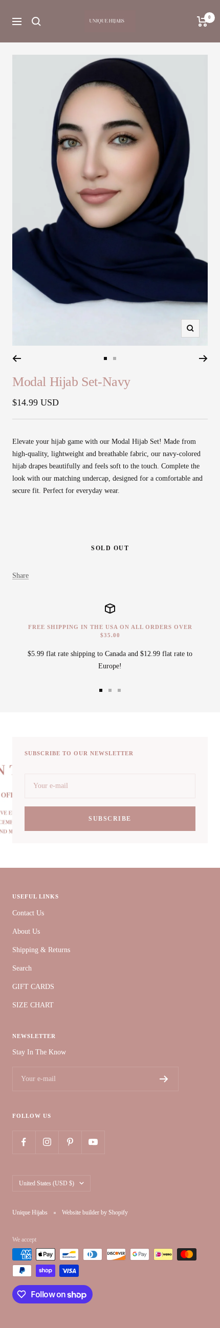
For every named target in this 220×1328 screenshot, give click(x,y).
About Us (26, 931)
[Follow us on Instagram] (46, 1142)
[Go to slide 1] (105, 358)
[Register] (164, 1079)
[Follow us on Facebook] (23, 1142)
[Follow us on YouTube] (92, 1142)
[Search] (36, 21)
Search (22, 968)
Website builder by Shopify (95, 1212)
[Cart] (202, 21)
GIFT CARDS (33, 987)
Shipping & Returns (41, 950)
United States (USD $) (46, 1183)
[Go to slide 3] (119, 690)
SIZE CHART (33, 1005)
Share (20, 575)
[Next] (203, 358)
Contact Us (28, 913)
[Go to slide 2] (114, 358)
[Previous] (16, 358)
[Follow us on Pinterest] (69, 1142)
